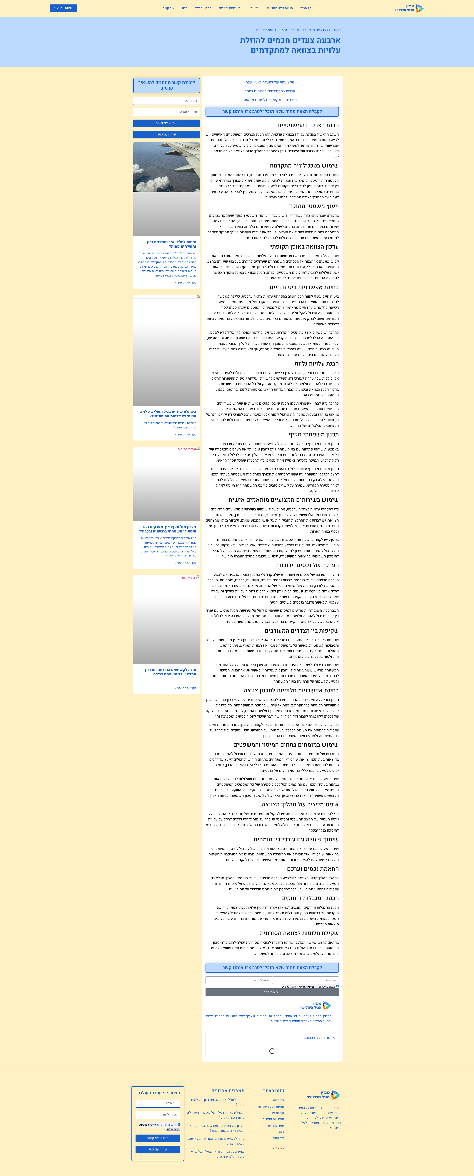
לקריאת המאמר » (185, 282)
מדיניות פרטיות (305, 986)
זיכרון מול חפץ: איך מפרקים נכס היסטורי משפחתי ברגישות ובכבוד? (167, 529)
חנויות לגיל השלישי (280, 8)
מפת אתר (278, 1147)
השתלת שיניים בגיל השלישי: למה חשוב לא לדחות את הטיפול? (168, 414)
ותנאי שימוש (289, 986)
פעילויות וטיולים (229, 8)
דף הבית (305, 8)
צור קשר (168, 8)
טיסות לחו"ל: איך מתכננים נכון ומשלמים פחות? (171, 244)
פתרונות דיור (203, 8)
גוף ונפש (254, 8)
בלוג (184, 8)
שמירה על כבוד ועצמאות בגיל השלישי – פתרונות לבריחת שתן (217, 1154)
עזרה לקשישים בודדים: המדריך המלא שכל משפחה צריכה (170, 672)
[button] (63, 8)
